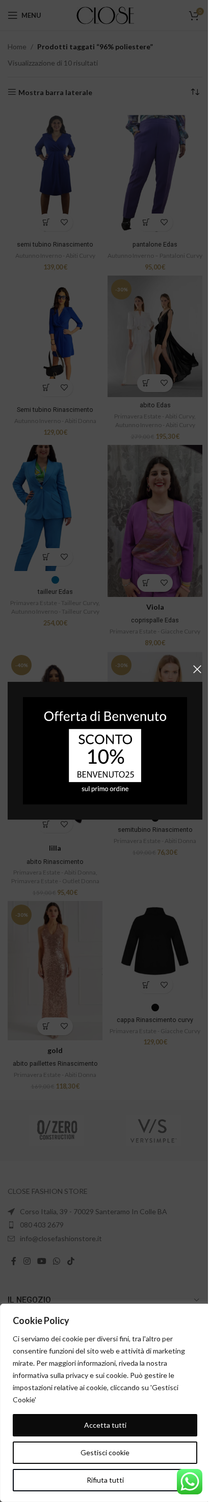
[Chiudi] (197, 669)
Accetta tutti (105, 1425)
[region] (105, 1403)
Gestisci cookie (105, 1452)
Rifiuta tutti (105, 1480)
